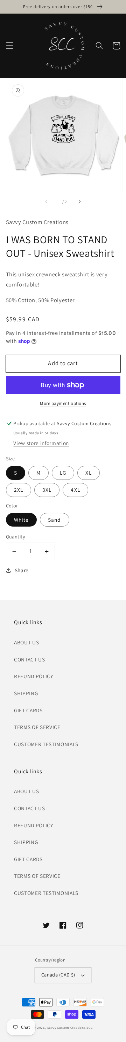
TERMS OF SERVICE (37, 726)
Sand (54, 519)
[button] (9, 45)
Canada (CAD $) (58, 974)
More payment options (63, 403)
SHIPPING (26, 693)
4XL (75, 489)
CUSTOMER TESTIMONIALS (46, 744)
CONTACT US (29, 659)
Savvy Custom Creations (67, 1028)
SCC (89, 1028)
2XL (18, 489)
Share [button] (22, 570)
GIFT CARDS (28, 710)
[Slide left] (47, 201)
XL (88, 472)
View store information (41, 442)
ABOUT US (26, 642)
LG (63, 472)
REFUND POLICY (33, 676)
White (21, 519)
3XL (46, 489)
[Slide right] (79, 201)
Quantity (16, 536)
